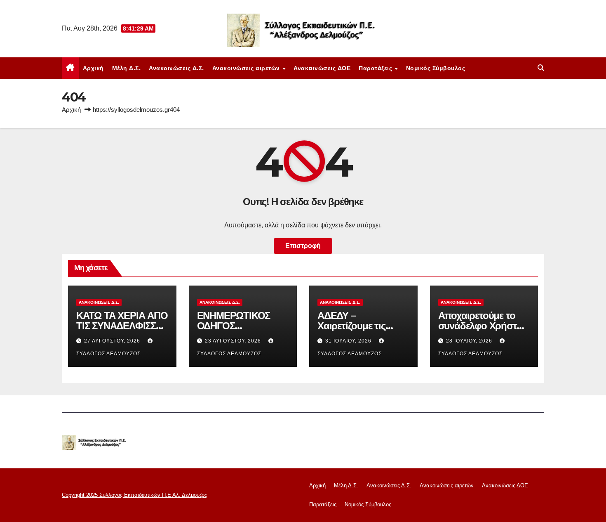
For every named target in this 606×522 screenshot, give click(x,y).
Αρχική (93, 68)
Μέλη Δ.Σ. (126, 68)
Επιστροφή (303, 245)
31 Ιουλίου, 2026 (349, 341)
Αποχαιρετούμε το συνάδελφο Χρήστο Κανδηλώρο (480, 325)
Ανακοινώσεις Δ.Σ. (176, 68)
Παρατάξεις (376, 68)
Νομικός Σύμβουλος (435, 68)
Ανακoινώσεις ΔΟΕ (322, 68)
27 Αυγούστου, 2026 (113, 341)
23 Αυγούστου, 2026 (234, 341)
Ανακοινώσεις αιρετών (247, 68)
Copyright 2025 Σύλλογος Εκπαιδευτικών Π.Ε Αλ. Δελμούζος (134, 495)
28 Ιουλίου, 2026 (470, 341)
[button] (541, 67)
